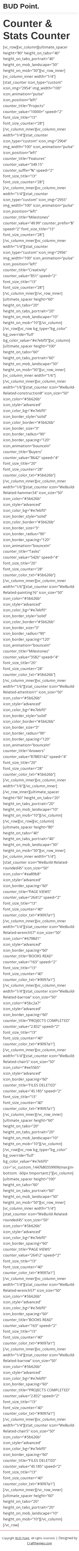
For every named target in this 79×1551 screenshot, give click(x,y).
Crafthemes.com (39, 1543)
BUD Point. (21, 6)
